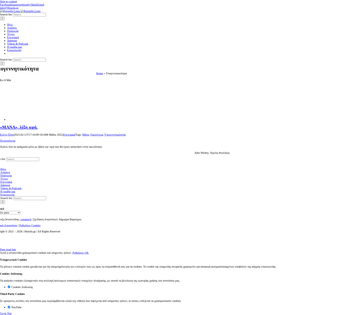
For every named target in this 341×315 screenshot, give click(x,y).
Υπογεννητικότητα (114, 134)
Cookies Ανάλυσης (22, 287)
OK (87, 252)
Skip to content (8, 1)
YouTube (16, 307)
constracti (25, 219)
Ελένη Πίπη (6, 134)
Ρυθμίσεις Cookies (29, 225)
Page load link (8, 249)
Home (99, 73)
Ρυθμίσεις (78, 252)
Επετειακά (69, 134)
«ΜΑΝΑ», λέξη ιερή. (19, 127)
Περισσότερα (7, 140)
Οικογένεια (96, 134)
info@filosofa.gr (9, 7)
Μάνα (85, 134)
